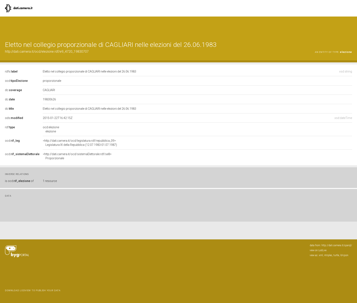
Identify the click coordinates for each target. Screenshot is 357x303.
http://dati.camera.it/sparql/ (336, 245)
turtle (336, 255)
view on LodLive (318, 250)
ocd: (16, 80)
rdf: (10, 127)
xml (321, 255)
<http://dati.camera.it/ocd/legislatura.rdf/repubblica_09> (80, 142)
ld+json (344, 255)
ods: (14, 118)
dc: (13, 90)
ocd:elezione (51, 129)
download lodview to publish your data (33, 290)
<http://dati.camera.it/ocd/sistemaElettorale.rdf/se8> (77, 156)
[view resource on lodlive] (350, 27)
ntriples (328, 255)
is (19, 181)
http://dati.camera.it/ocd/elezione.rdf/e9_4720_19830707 (47, 51)
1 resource (50, 181)
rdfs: (11, 71)
